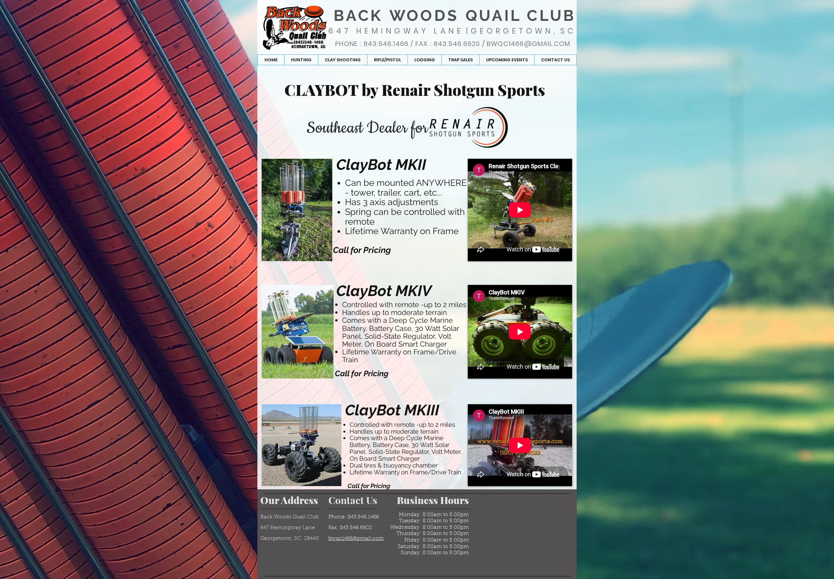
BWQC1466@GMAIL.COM (528, 43)
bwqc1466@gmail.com (356, 538)
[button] (301, 60)
